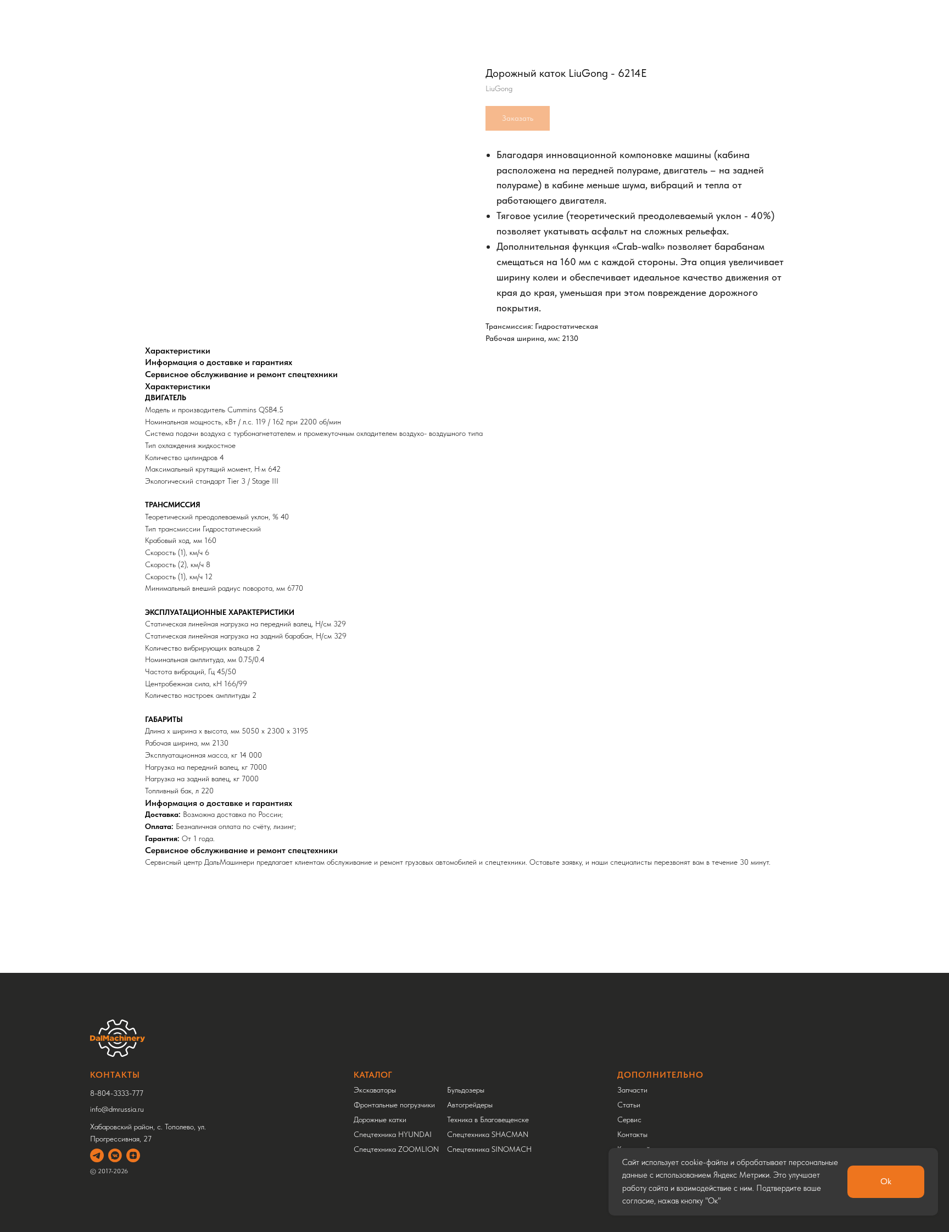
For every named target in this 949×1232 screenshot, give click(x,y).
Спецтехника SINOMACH (489, 1149)
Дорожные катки (380, 1119)
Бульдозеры (465, 1089)
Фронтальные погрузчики (394, 1104)
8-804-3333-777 (116, 1093)
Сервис (629, 1119)
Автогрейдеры (470, 1104)
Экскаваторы (375, 1089)
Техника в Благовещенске (488, 1119)
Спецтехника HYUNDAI (393, 1134)
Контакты (632, 1134)
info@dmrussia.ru (117, 1109)
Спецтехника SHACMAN (487, 1134)
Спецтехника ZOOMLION (396, 1149)
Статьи (628, 1104)
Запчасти (632, 1089)
